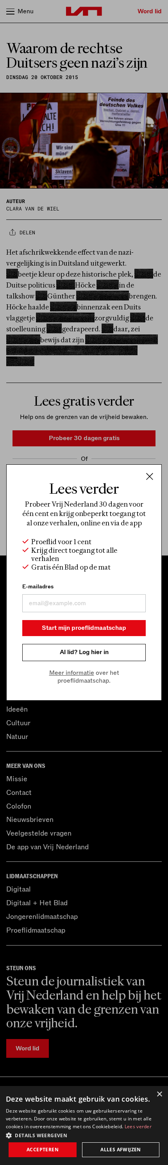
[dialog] (84, 1125)
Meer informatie (71, 673)
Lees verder (138, 1126)
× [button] (159, 1094)
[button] (84, 1135)
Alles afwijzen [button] (120, 1149)
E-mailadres (38, 586)
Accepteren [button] (43, 1149)
